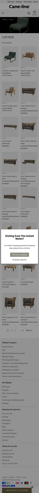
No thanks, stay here (19, 260)
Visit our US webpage (19, 255)
